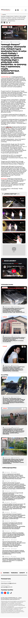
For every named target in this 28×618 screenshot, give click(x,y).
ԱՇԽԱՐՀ (22, 572)
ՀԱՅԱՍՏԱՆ (14, 572)
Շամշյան (5, 27)
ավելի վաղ (9, 127)
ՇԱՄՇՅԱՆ (6, 572)
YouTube (16, 263)
